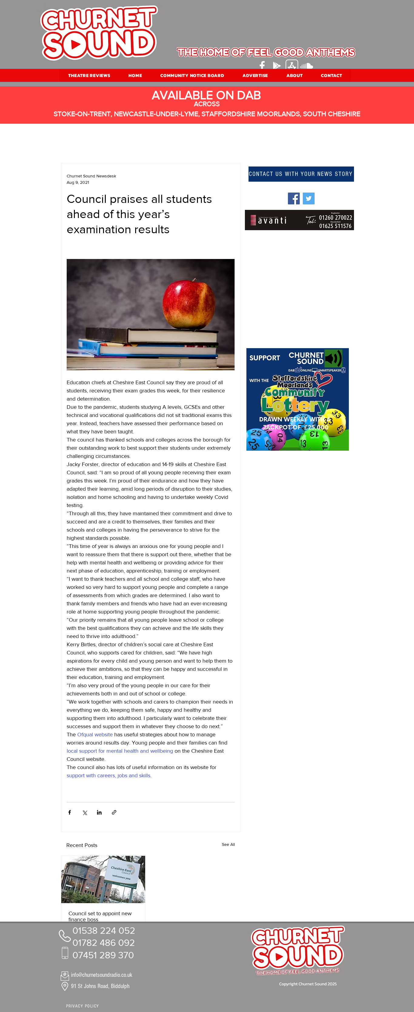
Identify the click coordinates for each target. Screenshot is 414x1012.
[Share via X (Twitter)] (84, 812)
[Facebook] (262, 65)
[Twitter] (309, 198)
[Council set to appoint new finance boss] (103, 879)
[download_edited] (291, 65)
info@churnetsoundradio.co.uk (101, 975)
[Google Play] (277, 65)
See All (228, 844)
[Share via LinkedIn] (99, 812)
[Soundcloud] (306, 65)
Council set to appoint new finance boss (100, 916)
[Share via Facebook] (69, 812)
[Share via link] (114, 812)
